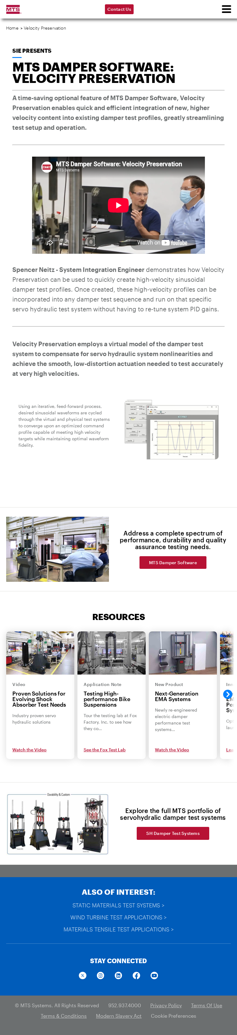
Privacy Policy (166, 1005)
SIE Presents (32, 50)
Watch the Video (29, 749)
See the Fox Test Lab (105, 749)
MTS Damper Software (173, 562)
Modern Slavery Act (119, 1016)
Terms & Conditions (64, 1016)
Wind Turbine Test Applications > (118, 917)
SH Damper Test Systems (173, 833)
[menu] (226, 9)
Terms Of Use (206, 1005)
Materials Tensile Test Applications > (119, 929)
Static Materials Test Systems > (118, 905)
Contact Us (119, 9)
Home (12, 28)
